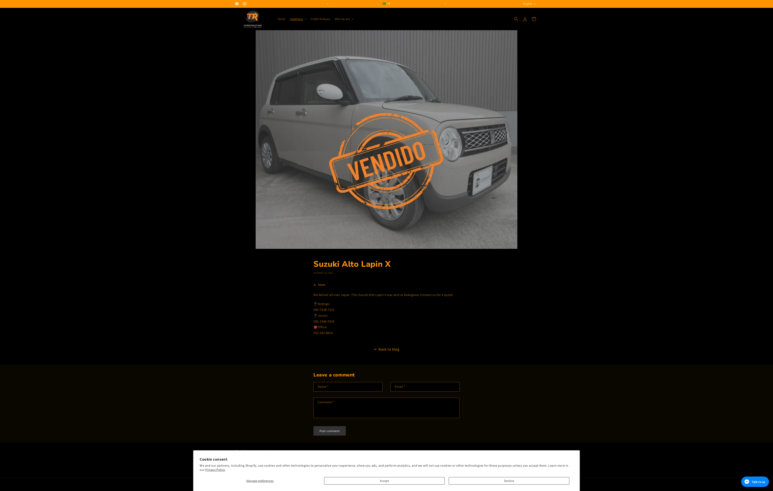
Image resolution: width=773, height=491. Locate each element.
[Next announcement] (445, 4)
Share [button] (322, 284)
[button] (298, 19)
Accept (384, 481)
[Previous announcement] (327, 4)
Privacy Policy (215, 470)
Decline (509, 481)
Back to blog (389, 349)
